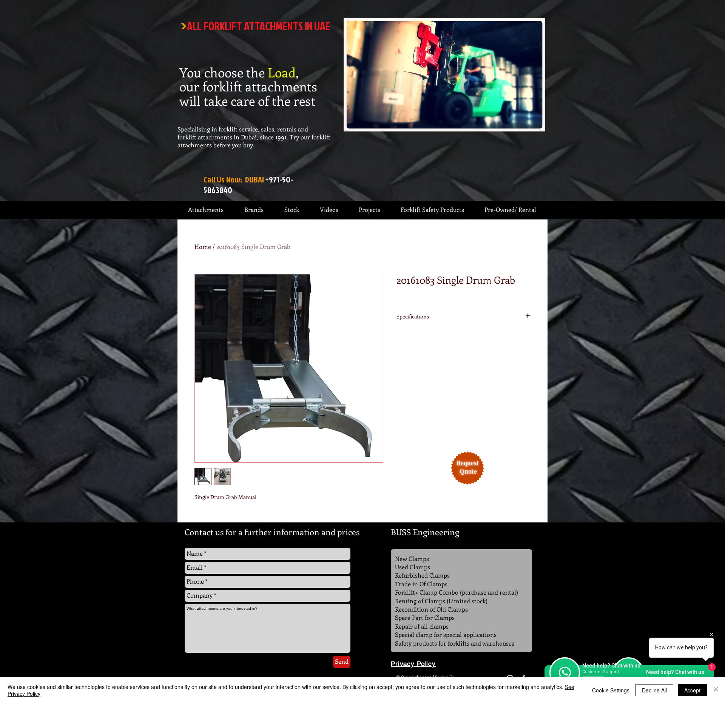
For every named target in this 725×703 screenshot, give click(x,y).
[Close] (715, 690)
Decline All (654, 690)
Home (202, 246)
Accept (692, 690)
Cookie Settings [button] (610, 690)
